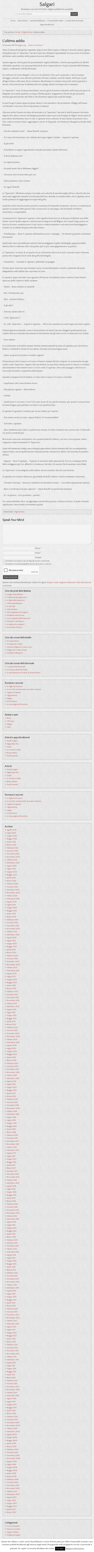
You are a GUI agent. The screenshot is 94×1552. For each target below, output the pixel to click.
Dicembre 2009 (13, 1423)
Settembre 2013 (13, 1288)
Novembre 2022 (13, 965)
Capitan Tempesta (14, 692)
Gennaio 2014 (12, 1276)
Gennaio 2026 (12, 851)
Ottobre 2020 (12, 1040)
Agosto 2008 (12, 1462)
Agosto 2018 (11, 1117)
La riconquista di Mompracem (18, 618)
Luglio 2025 (11, 869)
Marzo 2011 (11, 1378)
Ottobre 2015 (12, 1216)
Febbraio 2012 (12, 1345)
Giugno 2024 (12, 908)
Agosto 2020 (12, 1045)
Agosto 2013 (11, 1291)
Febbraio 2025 (12, 884)
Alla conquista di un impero (17, 612)
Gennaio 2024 (12, 923)
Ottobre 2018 (12, 1111)
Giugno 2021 (12, 1015)
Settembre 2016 (13, 1183)
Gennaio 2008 (12, 1482)
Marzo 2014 (11, 1270)
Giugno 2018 (12, 1123)
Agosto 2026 (12, 830)
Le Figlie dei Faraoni (14, 686)
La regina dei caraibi (14, 644)
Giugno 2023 (12, 944)
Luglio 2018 (11, 1120)
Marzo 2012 (11, 1342)
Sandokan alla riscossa (15, 615)
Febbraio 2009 (12, 1450)
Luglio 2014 (11, 1258)
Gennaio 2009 (12, 1452)
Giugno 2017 (11, 1159)
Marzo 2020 (11, 1060)
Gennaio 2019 (12, 1102)
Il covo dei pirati (13, 1526)
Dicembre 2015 (13, 1210)
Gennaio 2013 (12, 1312)
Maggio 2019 (12, 1090)
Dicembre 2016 (13, 1174)
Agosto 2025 (12, 866)
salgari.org (22, 45)
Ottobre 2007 (12, 1491)
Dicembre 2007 (13, 1485)
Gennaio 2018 (12, 1138)
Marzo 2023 (11, 953)
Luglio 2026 (11, 833)
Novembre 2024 (13, 893)
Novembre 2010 (13, 1390)
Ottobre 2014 (12, 1249)
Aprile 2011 (11, 1375)
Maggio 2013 (11, 1300)
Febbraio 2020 (12, 1063)
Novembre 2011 (13, 1354)
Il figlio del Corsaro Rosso (17, 650)
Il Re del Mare (12, 609)
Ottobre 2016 (12, 1180)
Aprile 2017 (11, 1165)
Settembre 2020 (13, 1042)
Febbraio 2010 (12, 1417)
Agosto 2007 (12, 1497)
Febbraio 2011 (12, 1381)
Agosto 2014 (11, 1255)
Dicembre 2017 (13, 1141)
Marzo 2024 (11, 917)
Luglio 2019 (11, 1084)
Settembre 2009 (13, 1432)
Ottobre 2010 (12, 1393)
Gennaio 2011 (12, 1384)
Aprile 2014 (11, 1267)
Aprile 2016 (11, 1198)
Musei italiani (12, 753)
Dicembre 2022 (13, 962)
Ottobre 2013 (12, 1285)
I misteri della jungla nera (17, 597)
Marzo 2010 (11, 1414)
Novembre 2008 (13, 1458)
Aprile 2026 (11, 842)
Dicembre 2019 (13, 1069)
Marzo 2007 (11, 1512)
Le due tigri (11, 606)
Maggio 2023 (12, 947)
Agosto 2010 (11, 1399)
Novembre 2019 (13, 1072)
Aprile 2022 (11, 986)
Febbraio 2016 (12, 1204)
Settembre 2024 (13, 899)
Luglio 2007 (11, 1500)
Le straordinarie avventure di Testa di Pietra (23, 673)
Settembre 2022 (13, 971)
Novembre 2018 (13, 1108)
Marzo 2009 (11, 1447)
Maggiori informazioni (75, 1548)
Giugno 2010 (12, 1405)
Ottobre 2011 (12, 1357)
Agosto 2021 (11, 1010)
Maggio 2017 (11, 1162)
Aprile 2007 (11, 1509)
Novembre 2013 (13, 1282)
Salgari (47, 4)
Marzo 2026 (11, 845)
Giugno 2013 (11, 1297)
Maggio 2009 (12, 1441)
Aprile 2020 (11, 1057)
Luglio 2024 (11, 905)
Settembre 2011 (13, 1360)
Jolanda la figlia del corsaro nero (19, 647)
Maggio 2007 (12, 1506)
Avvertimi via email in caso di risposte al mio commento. (27, 561)
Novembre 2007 (13, 1488)
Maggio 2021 (12, 1019)
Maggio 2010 (12, 1408)
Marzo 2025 (11, 881)
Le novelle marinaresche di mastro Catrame (24, 689)
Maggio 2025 (12, 875)
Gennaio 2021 (12, 1030)
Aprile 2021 (11, 1021)
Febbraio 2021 (12, 1027)
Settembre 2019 (13, 1078)
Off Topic (10, 721)
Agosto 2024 (11, 902)
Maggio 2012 (12, 1336)
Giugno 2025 (12, 872)
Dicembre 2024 (13, 890)
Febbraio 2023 (12, 956)
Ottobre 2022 (12, 968)
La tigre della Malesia (15, 594)
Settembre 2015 (13, 1219)
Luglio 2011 (11, 1366)
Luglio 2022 (11, 977)
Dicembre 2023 (13, 926)
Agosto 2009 (12, 1435)
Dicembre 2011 (12, 1351)
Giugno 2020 (12, 1051)
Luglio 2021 (11, 1013)
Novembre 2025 (13, 857)
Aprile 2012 (11, 1339)
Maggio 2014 (11, 1264)
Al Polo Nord (12, 701)
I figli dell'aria (19, 512)
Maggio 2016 (12, 1195)
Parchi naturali (12, 756)
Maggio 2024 (12, 911)
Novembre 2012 (13, 1318)
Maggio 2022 (12, 983)
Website (38, 558)
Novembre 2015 (13, 1213)
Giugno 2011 (11, 1369)
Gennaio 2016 (12, 1207)
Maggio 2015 (12, 1231)
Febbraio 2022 (12, 992)
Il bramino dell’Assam (15, 621)
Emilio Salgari (12, 741)
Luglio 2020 (11, 1048)
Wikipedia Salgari (13, 1535)
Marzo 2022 (11, 989)
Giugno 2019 (12, 1087)
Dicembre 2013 (13, 1279)
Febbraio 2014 (12, 1273)
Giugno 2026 (12, 836)
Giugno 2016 (12, 1192)
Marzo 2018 (11, 1132)
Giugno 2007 (12, 1503)
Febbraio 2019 (12, 1099)
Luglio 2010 (11, 1402)
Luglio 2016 (11, 1189)
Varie (9, 727)
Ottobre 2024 (12, 896)
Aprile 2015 (11, 1234)
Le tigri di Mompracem (16, 600)
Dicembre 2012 (13, 1315)
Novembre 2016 (13, 1177)
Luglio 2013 (11, 1294)
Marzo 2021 (11, 1025)
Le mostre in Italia (14, 750)
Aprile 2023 (11, 950)
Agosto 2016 (11, 1186)
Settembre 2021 (13, 1007)
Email (37, 553)
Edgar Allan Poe (13, 744)
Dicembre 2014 (13, 1246)
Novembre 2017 (13, 1144)
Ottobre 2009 (12, 1429)
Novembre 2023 (13, 929)
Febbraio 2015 (12, 1240)
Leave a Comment (35, 45)
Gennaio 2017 (12, 1171)
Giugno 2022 (12, 980)
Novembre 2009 (13, 1426)
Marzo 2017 (11, 1168)
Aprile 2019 (11, 1093)
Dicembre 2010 (13, 1387)
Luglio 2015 (11, 1225)
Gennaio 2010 (12, 1420)
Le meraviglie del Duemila (17, 704)
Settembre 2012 (13, 1324)
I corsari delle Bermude (16, 667)
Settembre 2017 (13, 1150)
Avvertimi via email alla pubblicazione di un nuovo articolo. (28, 564)
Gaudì (9, 747)
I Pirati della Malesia (14, 603)
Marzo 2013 (11, 1306)
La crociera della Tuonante (17, 670)
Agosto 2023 (11, 938)
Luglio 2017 (11, 1156)
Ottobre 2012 (12, 1321)
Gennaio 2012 (12, 1348)
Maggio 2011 (11, 1372)
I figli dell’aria (12, 695)
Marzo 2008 (11, 1477)
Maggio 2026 (12, 839)
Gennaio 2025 (12, 887)
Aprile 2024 (11, 914)
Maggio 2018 (12, 1126)
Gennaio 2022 (12, 995)
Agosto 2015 (11, 1222)
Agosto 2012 (11, 1327)
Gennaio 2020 (12, 1066)
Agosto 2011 (11, 1363)
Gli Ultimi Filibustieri (15, 653)
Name (37, 548)
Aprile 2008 (11, 1473)
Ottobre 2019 (12, 1075)
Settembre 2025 (13, 863)
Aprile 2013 (11, 1303)
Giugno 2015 (12, 1228)
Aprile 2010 (11, 1411)
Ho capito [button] (60, 1548)
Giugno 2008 (12, 1467)
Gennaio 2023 (12, 959)
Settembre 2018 (13, 1114)
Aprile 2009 (11, 1444)
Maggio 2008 (12, 1470)
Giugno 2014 (11, 1261)
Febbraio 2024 (12, 920)
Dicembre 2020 (13, 1034)
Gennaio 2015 (12, 1243)
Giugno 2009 (12, 1437)
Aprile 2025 (11, 878)
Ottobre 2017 (12, 1147)
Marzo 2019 (11, 1096)
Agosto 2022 (12, 974)
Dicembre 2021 (13, 998)
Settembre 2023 (13, 935)
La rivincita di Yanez (14, 627)
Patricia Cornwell (13, 1529)
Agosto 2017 (11, 1153)
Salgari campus (12, 1532)
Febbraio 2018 (12, 1135)
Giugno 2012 (12, 1333)
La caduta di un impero (15, 624)
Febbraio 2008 (12, 1479)
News (9, 718)
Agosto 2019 (11, 1081)
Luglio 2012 (11, 1330)
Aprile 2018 (11, 1129)
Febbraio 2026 (12, 848)
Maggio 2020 (12, 1054)
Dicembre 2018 (13, 1105)
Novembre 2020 (13, 1036)
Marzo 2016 (11, 1201)
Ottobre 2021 (12, 1004)
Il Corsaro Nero (13, 641)
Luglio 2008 (11, 1464)
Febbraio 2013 (12, 1309)
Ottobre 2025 (12, 860)
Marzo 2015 (11, 1237)
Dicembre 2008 (13, 1456)
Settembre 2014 (13, 1252)
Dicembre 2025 (13, 854)
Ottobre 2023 (12, 932)
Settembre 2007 (13, 1494)
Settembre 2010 (13, 1396)
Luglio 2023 (11, 941)
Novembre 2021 (13, 1000)
